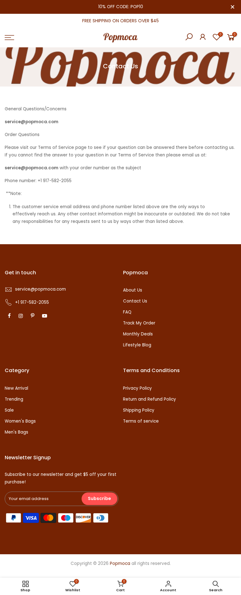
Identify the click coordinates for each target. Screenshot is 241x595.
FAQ (127, 312)
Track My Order (139, 323)
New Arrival (16, 388)
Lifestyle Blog (137, 345)
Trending (14, 399)
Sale (9, 410)
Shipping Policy (138, 410)
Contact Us (135, 301)
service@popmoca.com (40, 289)
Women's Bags (20, 421)
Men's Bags (16, 432)
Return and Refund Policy (149, 399)
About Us (132, 290)
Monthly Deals (138, 334)
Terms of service (141, 421)
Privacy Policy (137, 388)
